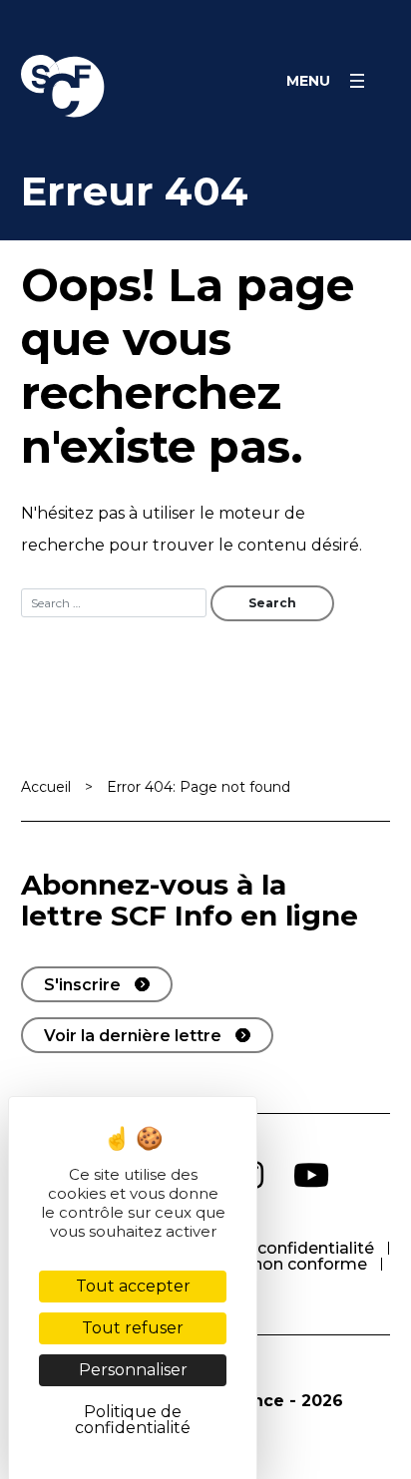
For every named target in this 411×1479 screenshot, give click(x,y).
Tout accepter (133, 1286)
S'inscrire (82, 984)
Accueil (46, 787)
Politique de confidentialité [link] (133, 1419)
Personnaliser (133, 1369)
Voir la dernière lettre (132, 1035)
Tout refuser (133, 1327)
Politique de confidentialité (265, 1248)
